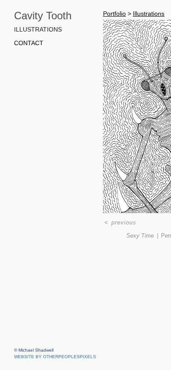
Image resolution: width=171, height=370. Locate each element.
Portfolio (115, 13)
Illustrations (39, 29)
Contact (30, 42)
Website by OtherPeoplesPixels (55, 356)
